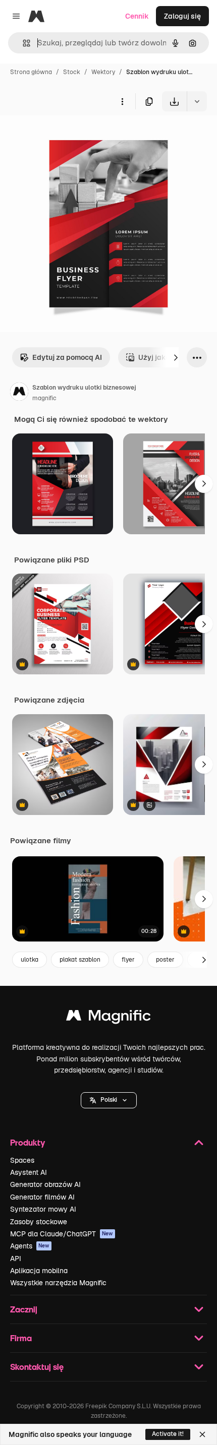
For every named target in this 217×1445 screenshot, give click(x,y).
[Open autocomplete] (22, 43)
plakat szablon (80, 960)
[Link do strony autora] (19, 393)
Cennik (137, 16)
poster (165, 960)
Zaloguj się (182, 16)
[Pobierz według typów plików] (197, 101)
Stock (71, 72)
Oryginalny (69, 135)
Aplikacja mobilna (39, 1270)
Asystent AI (28, 1172)
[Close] (202, 1434)
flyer (128, 960)
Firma (21, 1338)
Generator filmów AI (42, 1197)
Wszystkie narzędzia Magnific (58, 1282)
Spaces (22, 1160)
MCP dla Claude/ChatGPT (61, 1233)
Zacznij (23, 1309)
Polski (108, 1100)
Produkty (27, 1142)
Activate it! (168, 1434)
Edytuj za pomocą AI (67, 357)
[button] (109, 1100)
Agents (29, 1245)
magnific (44, 398)
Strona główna (31, 72)
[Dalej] (176, 357)
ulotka (29, 960)
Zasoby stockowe (38, 1221)
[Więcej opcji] (122, 101)
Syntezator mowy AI (43, 1209)
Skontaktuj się (37, 1366)
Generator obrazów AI (45, 1184)
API (15, 1258)
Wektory (103, 72)
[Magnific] (108, 1018)
